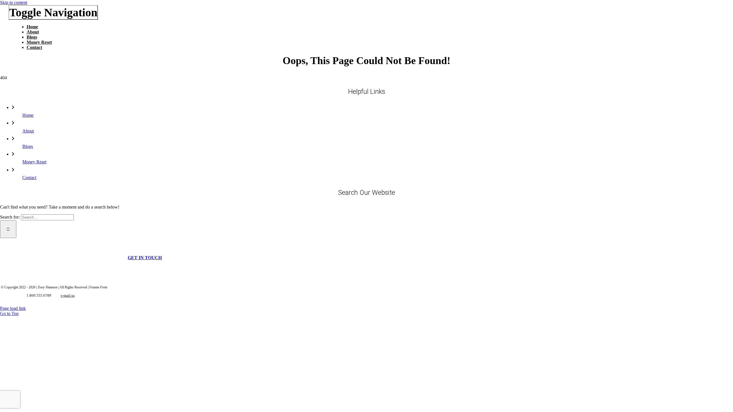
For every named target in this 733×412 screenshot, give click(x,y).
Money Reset (34, 161)
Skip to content (13, 2)
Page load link (13, 308)
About (28, 130)
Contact (29, 177)
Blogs (27, 146)
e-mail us (68, 295)
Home (28, 115)
